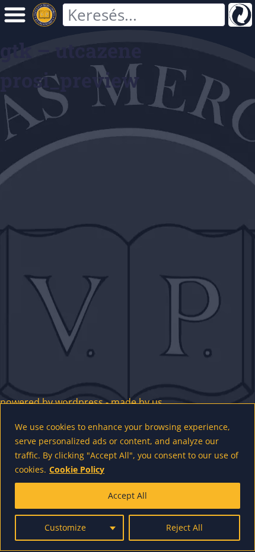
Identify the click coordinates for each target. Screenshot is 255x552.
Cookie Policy (76, 469)
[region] (127, 477)
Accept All (127, 495)
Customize (65, 527)
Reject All (184, 527)
